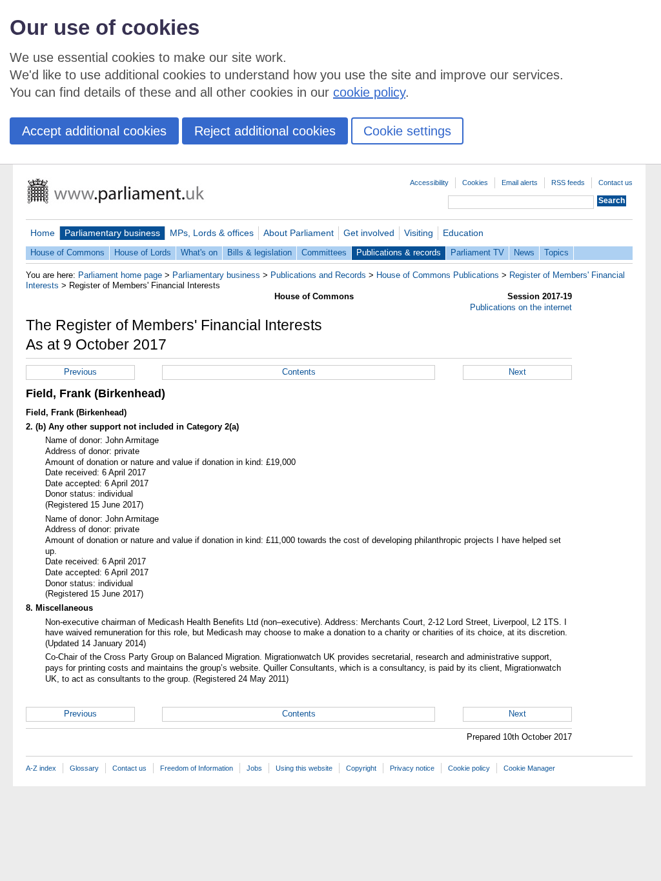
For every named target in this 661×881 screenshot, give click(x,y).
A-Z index (41, 768)
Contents (299, 372)
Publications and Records (318, 275)
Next (517, 372)
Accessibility (429, 182)
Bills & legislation (259, 252)
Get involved (368, 233)
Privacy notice (412, 768)
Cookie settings (407, 131)
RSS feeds (568, 182)
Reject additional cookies (265, 131)
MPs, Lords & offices (212, 233)
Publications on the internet (521, 307)
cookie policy (369, 92)
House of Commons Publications (437, 275)
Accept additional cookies (94, 131)
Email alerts (520, 182)
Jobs (254, 768)
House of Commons (67, 252)
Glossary (84, 768)
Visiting (418, 233)
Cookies (475, 182)
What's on (199, 252)
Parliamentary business (112, 233)
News (524, 252)
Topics (556, 252)
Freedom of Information (196, 768)
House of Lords (142, 252)
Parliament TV (477, 252)
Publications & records (398, 252)
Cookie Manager (529, 768)
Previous (80, 372)
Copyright (361, 768)
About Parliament (298, 233)
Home (42, 233)
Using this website (304, 768)
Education (463, 233)
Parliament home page (120, 275)
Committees (324, 252)
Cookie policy (469, 768)
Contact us (615, 182)
